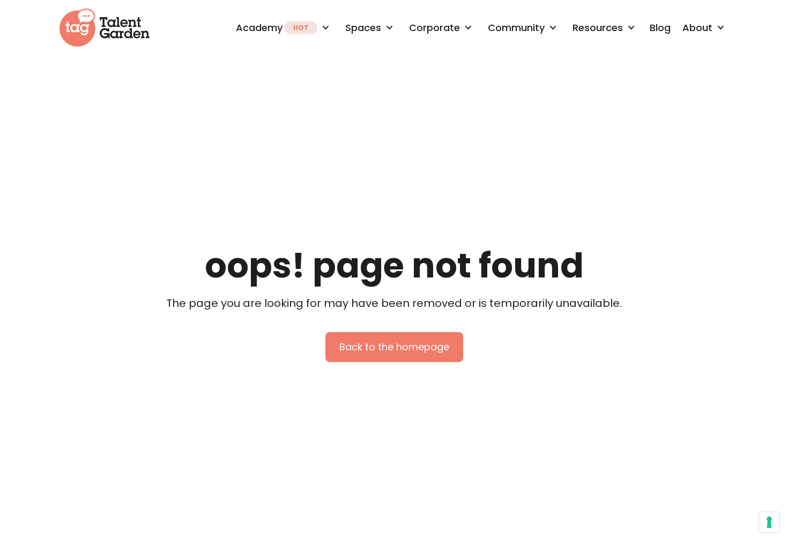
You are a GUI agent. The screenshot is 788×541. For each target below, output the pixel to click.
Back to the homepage (394, 347)
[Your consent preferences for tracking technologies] (769, 522)
